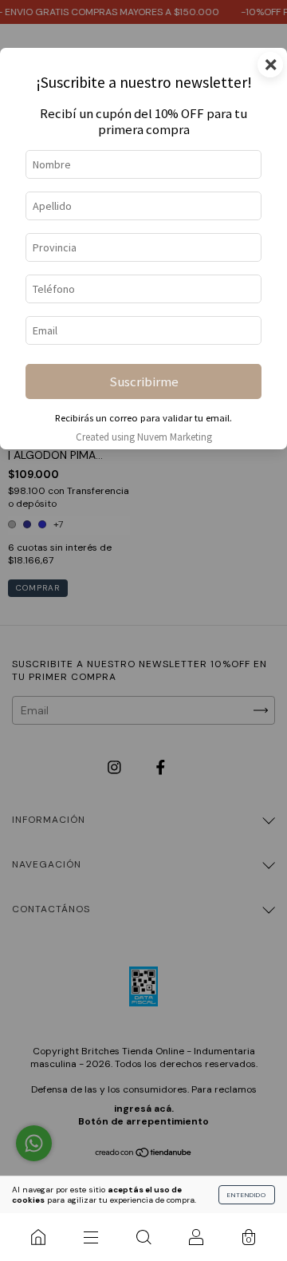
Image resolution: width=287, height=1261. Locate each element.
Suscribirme (144, 381)
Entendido (246, 1195)
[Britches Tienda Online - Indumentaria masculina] (38, 1237)
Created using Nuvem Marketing (144, 436)
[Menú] (91, 1237)
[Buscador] (143, 1237)
